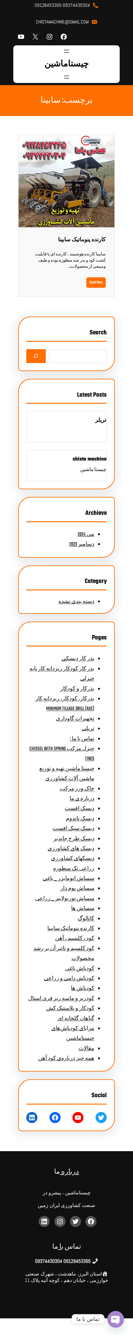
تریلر (100, 420)
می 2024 (86, 535)
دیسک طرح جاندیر (74, 839)
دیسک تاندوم (80, 819)
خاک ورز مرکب (77, 789)
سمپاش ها (82, 909)
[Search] (36, 356)
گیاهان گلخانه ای (76, 1019)
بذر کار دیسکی (78, 659)
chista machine (89, 459)
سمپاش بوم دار (77, 889)
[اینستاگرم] (49, 36)
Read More (96, 282)
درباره (69, 1172)
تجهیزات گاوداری (75, 719)
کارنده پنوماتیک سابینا (82, 240)
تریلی (88, 729)
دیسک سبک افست (73, 829)
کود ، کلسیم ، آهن (74, 939)
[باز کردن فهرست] (66, 51)
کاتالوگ (86, 919)
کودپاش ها (82, 989)
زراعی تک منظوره (73, 869)
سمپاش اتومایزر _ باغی (68, 879)
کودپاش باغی (79, 969)
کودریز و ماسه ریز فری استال (61, 999)
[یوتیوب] (21, 36)
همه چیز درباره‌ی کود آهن (66, 1059)
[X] (35, 36)
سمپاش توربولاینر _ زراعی (64, 899)
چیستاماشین (67, 64)
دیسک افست (79, 809)
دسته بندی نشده (76, 602)
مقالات (86, 1049)
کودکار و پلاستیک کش (70, 1009)
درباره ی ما (82, 799)
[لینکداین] (31, 1117)
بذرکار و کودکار (77, 689)
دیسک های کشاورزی (71, 849)
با (60, 1247)
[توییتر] (101, 1117)
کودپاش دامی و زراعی (69, 979)
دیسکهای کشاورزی (72, 859)
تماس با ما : (82, 739)
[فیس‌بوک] (63, 36)
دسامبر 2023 (81, 544)
